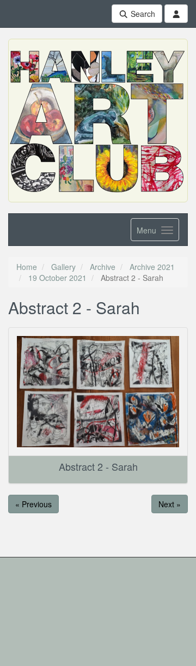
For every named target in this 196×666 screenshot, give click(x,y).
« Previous (33, 504)
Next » (169, 504)
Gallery (63, 266)
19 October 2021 (57, 277)
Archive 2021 (152, 266)
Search (141, 13)
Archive (102, 266)
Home (26, 266)
